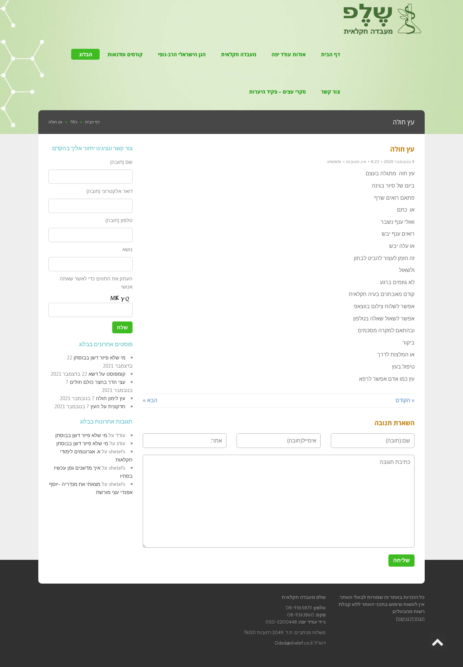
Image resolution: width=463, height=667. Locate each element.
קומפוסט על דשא (106, 374)
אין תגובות (356, 161)
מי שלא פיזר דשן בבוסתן (99, 357)
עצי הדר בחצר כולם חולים (97, 382)
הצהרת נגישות (410, 618)
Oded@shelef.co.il (294, 643)
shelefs (334, 161)
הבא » (150, 400)
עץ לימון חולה (110, 398)
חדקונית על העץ (107, 406)
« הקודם (405, 400)
